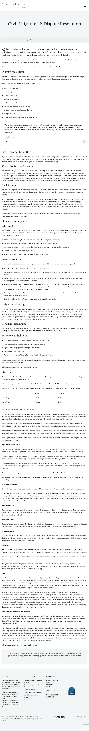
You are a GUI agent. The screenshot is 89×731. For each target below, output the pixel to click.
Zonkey (84, 717)
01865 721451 (51, 690)
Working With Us (17, 719)
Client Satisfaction (28, 719)
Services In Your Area (29, 700)
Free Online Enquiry (35, 656)
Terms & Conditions (7, 719)
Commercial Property (29, 689)
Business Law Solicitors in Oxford (33, 692)
